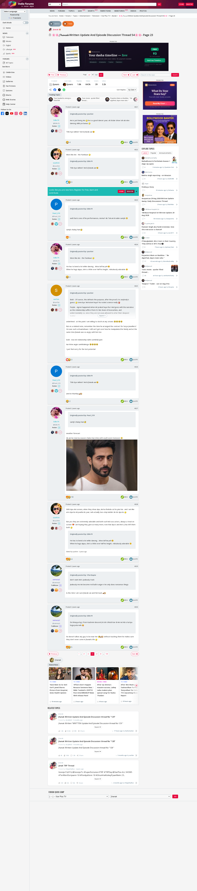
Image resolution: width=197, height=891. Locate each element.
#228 (136, 504)
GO (159, 4)
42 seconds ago (155, 261)
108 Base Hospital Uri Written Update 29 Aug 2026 (158, 213)
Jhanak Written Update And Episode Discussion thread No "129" (86, 717)
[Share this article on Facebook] (54, 89)
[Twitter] (7, 113)
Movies (8, 41)
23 (92, 654)
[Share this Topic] (50, 89)
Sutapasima (170, 219)
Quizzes (9, 91)
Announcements (165, 153)
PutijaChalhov (129, 783)
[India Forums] (21, 4)
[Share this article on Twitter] (59, 89)
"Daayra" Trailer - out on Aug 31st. (156, 284)
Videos (8, 77)
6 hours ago (162, 233)
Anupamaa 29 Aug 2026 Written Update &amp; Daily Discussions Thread (158, 199)
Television (9, 37)
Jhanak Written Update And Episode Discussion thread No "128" (86, 741)
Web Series (148, 172)
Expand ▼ (98, 727)
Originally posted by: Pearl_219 (82, 415)
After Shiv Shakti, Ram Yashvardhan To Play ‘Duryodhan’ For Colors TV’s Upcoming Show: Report (130, 690)
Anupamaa (148, 195)
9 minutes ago (157, 167)
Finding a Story (148, 187)
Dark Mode (7, 22)
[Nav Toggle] (3, 4)
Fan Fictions (11, 86)
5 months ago (122, 755)
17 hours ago (118, 731)
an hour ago (157, 276)
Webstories (119, 11)
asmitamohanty (168, 276)
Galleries (9, 81)
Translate (17, 18)
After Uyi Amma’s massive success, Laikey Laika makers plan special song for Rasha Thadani (106, 690)
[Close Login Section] (136, 191)
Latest (145, 153)
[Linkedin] (25, 113)
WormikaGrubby (168, 261)
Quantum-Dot (169, 167)
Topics (71, 11)
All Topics (9, 63)
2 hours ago (161, 204)
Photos (143, 11)
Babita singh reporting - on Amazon (156, 175)
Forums (6, 59)
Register (189, 4)
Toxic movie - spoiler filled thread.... (152, 270)
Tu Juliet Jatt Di (149, 224)
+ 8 (60, 590)
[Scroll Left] (50, 99)
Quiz (80, 11)
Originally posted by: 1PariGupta (83, 575)
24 (96, 654)
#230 (136, 607)
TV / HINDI (53, 682)
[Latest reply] (136, 731)
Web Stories (11, 100)
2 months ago (117, 783)
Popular (153, 153)
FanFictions (105, 11)
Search (175, 75)
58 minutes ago (158, 219)
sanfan (131, 755)
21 (84, 654)
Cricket (147, 238)
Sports (8, 53)
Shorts (8, 95)
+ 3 (60, 131)
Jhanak (56, 29)
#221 (136, 107)
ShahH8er (170, 204)
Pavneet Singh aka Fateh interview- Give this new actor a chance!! (158, 228)
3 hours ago (161, 179)
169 (107, 654)
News (5, 33)
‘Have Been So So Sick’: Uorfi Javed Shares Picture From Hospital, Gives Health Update (59, 689)
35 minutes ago (161, 190)
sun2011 (171, 233)
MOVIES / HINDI (102, 682)
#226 (136, 367)
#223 (136, 200)
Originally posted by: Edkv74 (81, 161)
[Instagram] (16, 113)
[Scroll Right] (136, 99)
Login (181, 4)
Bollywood (148, 252)
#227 (136, 408)
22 (88, 654)
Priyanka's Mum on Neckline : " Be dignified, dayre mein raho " (155, 256)
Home (8, 28)
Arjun (146, 184)
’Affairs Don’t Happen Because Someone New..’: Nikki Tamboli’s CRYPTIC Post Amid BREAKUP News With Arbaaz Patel (83, 690)
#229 (136, 566)
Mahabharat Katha (151, 158)
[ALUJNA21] (50, 84)
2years (56, 84)
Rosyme (171, 287)
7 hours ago (159, 247)
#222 (136, 150)
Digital (8, 45)
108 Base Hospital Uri (152, 209)
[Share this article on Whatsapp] (64, 89)
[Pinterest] (20, 113)
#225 (136, 286)
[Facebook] (2, 113)
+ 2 (60, 224)
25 (100, 654)
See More (6, 67)
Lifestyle (9, 49)
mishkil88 (171, 179)
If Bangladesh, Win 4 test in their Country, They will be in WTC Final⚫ (159, 242)
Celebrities (10, 72)
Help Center (10, 104)
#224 (136, 244)
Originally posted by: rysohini (81, 114)
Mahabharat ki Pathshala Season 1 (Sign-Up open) (156, 162)
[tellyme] (64, 84)
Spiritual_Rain (169, 247)
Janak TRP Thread (66, 765)
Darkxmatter (129, 731)
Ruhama (171, 190)
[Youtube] (11, 113)
